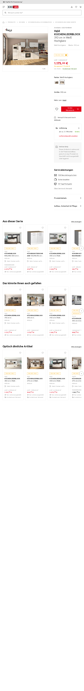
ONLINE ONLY (59, 55)
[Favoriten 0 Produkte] (76, 7)
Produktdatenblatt (9, 264)
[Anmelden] (72, 7)
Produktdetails (60, 198)
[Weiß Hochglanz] (62, 82)
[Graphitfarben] (56, 82)
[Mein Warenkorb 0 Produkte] (80, 7)
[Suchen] (5, 12)
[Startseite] (3, 22)
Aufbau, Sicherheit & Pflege (65, 206)
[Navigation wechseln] (3, 7)
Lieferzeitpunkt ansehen (68, 136)
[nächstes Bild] (81, 248)
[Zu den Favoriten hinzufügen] (56, 109)
